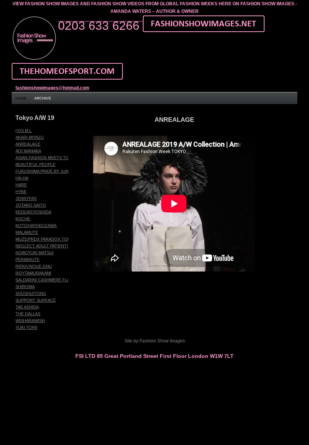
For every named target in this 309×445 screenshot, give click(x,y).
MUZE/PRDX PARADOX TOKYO (45, 239)
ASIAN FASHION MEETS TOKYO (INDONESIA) (59, 157)
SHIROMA (25, 286)
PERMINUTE (27, 259)
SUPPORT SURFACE (35, 300)
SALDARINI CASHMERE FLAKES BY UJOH (56, 280)
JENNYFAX (26, 198)
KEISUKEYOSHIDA (33, 212)
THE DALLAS (27, 314)
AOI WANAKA (28, 151)
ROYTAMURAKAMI (33, 273)
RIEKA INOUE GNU (33, 266)
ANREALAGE (27, 144)
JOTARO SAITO (30, 205)
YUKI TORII (26, 327)
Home (21, 98)
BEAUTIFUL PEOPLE (35, 164)
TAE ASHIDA (27, 307)
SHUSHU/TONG (30, 293)
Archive (42, 98)
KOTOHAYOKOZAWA (36, 225)
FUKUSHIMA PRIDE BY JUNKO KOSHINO (55, 171)
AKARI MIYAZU (29, 137)
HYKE (20, 191)
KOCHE (22, 218)
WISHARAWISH (30, 320)
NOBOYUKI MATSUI (34, 252)
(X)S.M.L (23, 130)
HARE (21, 185)
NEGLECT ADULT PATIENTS (42, 246)
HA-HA (21, 178)
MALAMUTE (26, 232)
